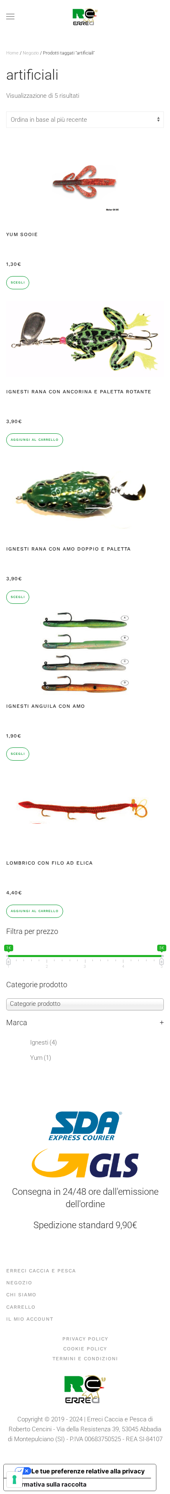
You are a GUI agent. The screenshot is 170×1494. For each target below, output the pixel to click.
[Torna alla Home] (85, 16)
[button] (10, 16)
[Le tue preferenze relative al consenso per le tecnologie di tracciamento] (14, 1479)
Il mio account (29, 1319)
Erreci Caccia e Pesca (41, 1271)
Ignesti (43, 1042)
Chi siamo (21, 1295)
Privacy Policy (85, 1339)
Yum (40, 1057)
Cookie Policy (85, 1349)
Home (12, 53)
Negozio (31, 53)
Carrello (20, 1307)
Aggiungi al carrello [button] (35, 440)
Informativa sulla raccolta (48, 1484)
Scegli (18, 282)
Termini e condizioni (85, 1359)
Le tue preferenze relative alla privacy (88, 1471)
